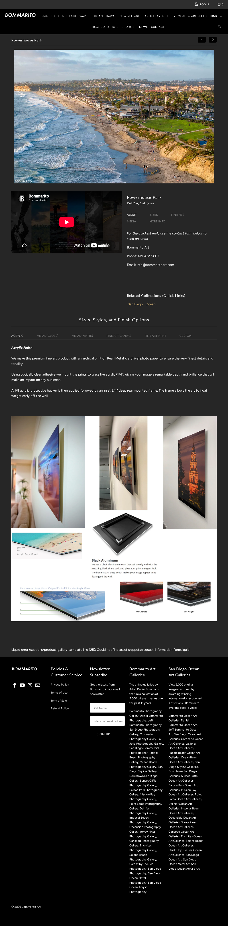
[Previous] (202, 40)
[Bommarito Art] (20, 15)
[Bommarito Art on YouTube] (22, 685)
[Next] (213, 40)
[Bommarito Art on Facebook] (14, 685)
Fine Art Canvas (118, 335)
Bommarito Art (31, 906)
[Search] (219, 27)
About (131, 27)
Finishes (177, 214)
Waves (84, 16)
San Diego (51, 16)
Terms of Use (59, 692)
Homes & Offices (105, 27)
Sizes (154, 214)
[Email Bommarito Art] (38, 685)
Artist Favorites (158, 16)
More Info (157, 221)
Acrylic (17, 335)
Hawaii (111, 16)
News (143, 27)
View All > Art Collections (195, 16)
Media (131, 221)
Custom (185, 335)
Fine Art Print (155, 335)
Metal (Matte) (82, 335)
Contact (157, 27)
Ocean (98, 16)
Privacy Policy (60, 684)
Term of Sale (59, 700)
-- (221, 16)
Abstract (69, 16)
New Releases (131, 16)
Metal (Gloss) (47, 335)
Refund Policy (60, 708)
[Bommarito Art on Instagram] (30, 685)
